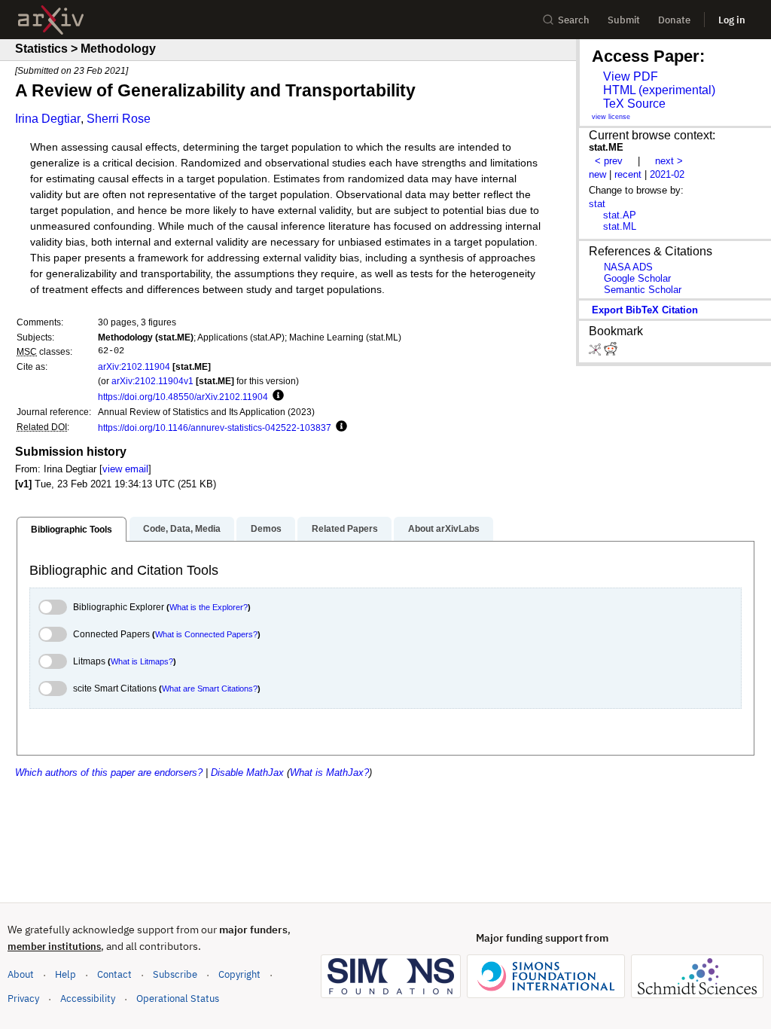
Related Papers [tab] (345, 529)
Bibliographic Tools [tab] (71, 529)
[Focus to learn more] (276, 396)
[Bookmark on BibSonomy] (596, 352)
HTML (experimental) (659, 90)
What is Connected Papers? (206, 634)
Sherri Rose (119, 118)
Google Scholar (637, 278)
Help (65, 974)
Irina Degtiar (48, 118)
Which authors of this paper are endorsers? (109, 772)
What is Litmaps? (142, 661)
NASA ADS (628, 267)
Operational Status (177, 998)
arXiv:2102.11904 (134, 366)
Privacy (23, 998)
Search (574, 20)
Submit (624, 20)
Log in (731, 20)
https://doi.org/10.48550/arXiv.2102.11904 (183, 397)
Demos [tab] (266, 529)
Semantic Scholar (642, 289)
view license (611, 117)
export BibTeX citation (645, 310)
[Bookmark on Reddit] (610, 352)
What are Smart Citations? (210, 688)
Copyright (239, 974)
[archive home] (51, 20)
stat (597, 203)
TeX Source (634, 103)
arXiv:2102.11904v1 (152, 381)
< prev (609, 160)
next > (669, 160)
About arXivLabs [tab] (444, 529)
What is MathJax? (329, 772)
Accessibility (87, 998)
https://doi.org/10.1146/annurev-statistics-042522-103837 (214, 427)
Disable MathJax (247, 772)
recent (627, 174)
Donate (674, 20)
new (597, 174)
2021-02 (667, 174)
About (21, 974)
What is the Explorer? (208, 607)
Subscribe (175, 974)
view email (125, 469)
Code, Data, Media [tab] (182, 529)
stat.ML (619, 226)
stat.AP (619, 215)
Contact (114, 974)
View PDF (630, 76)
